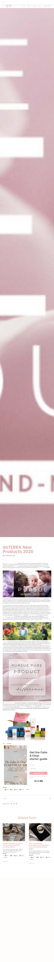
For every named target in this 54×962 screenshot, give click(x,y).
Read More (5, 861)
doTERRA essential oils (10, 702)
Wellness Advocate (33, 615)
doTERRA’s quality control (8, 616)
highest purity (41, 567)
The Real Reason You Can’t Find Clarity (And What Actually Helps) (13, 845)
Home (24, 6)
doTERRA (42, 598)
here (32, 705)
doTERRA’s (16, 566)
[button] (11, 804)
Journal (39, 6)
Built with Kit (38, 781)
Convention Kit (23, 707)
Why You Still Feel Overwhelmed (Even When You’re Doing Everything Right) (39, 846)
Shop (28, 6)
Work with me (46, 6)
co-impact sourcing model (8, 568)
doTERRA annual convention (11, 563)
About (34, 6)
